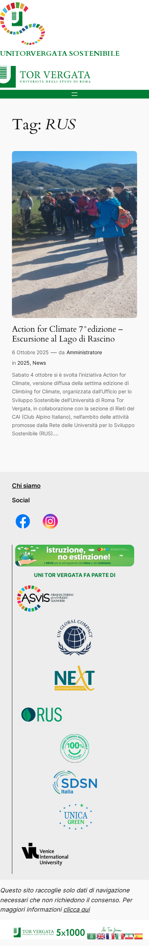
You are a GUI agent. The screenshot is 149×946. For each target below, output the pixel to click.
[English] (101, 935)
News (39, 363)
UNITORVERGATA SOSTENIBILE (60, 53)
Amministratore (84, 352)
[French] (110, 935)
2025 (23, 363)
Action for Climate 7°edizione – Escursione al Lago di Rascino (67, 334)
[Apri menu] (74, 94)
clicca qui (76, 909)
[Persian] (129, 935)
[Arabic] (92, 935)
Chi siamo (26, 485)
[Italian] (120, 935)
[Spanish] (139, 935)
